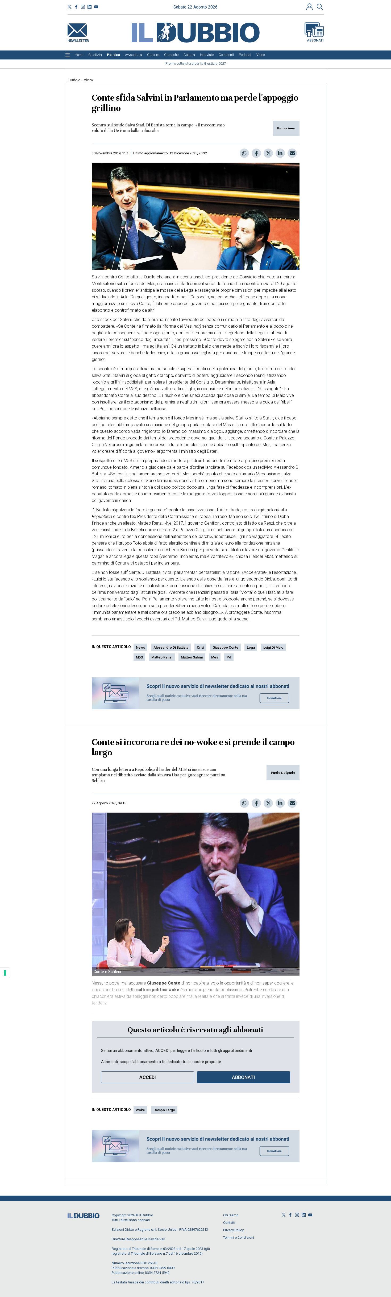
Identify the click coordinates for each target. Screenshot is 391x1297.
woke (140, 1110)
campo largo (164, 1110)
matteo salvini (192, 657)
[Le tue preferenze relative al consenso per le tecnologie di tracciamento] (5, 973)
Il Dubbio (74, 80)
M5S (139, 657)
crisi (200, 647)
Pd (229, 657)
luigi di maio (273, 647)
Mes (214, 657)
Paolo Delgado (283, 773)
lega (251, 647)
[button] (310, 7)
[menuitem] (79, 55)
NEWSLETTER (78, 39)
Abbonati (315, 40)
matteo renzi (161, 657)
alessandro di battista (170, 647)
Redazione (286, 128)
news (140, 647)
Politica (88, 80)
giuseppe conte (225, 647)
